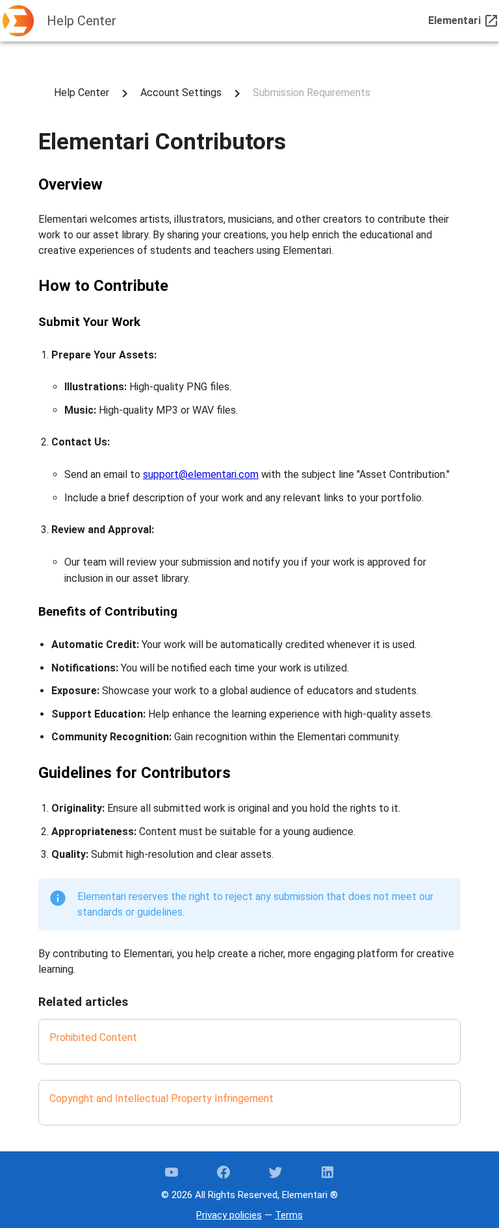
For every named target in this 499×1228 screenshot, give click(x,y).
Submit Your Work (89, 322)
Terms (289, 1215)
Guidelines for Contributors (134, 773)
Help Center (81, 92)
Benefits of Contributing (107, 612)
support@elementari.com (201, 474)
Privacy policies (229, 1215)
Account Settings (181, 92)
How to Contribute (103, 286)
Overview (70, 184)
